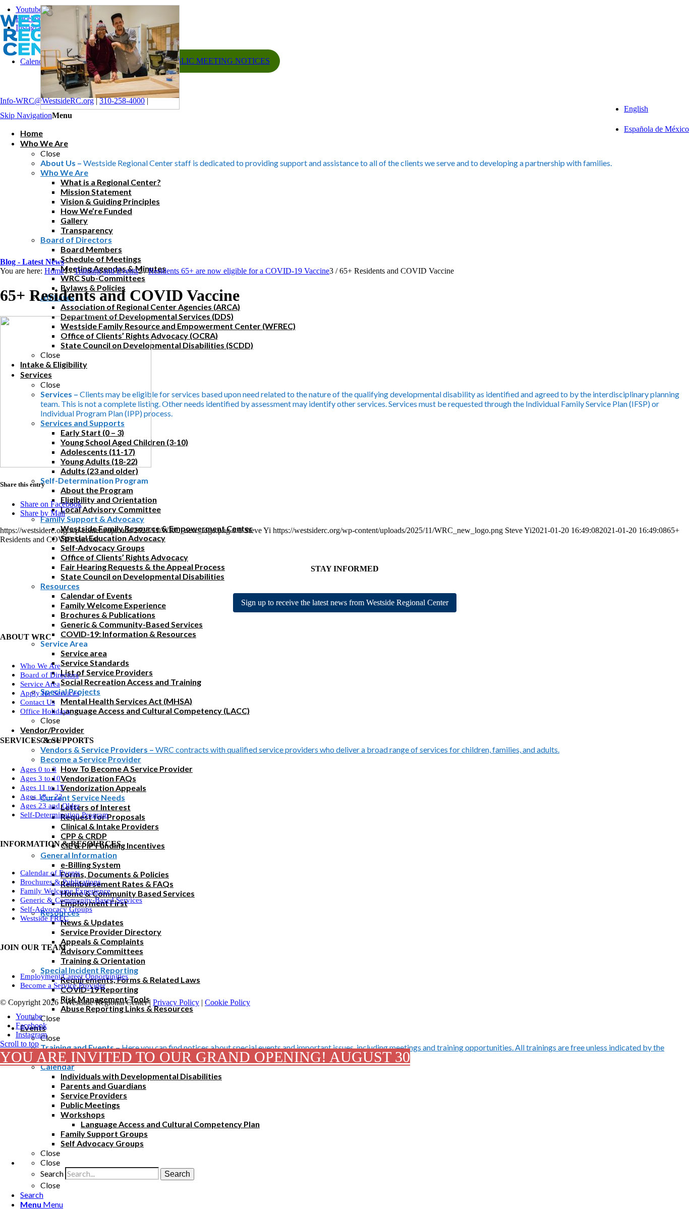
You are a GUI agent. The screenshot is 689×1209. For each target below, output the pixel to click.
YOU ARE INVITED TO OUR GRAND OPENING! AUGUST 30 (205, 1056)
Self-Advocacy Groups (56, 909)
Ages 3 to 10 (40, 778)
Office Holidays (45, 711)
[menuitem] (354, 1194)
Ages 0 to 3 (38, 769)
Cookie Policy (227, 1002)
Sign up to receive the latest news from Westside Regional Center (344, 602)
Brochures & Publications (60, 882)
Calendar (34, 61)
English (636, 108)
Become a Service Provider (62, 985)
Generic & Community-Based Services (81, 900)
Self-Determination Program (64, 815)
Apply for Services (49, 693)
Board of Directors (49, 675)
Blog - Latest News (32, 261)
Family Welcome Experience (65, 891)
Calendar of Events (50, 873)
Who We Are (40, 666)
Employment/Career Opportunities (74, 976)
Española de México (656, 129)
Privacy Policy (176, 1002)
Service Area (40, 684)
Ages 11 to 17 (42, 787)
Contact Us (37, 702)
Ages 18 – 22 (41, 797)
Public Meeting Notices (217, 61)
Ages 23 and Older (50, 806)
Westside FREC (44, 918)
